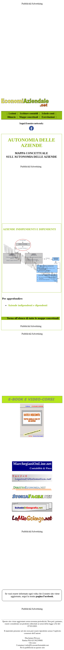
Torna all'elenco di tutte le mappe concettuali (33, 318)
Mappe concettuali (28, 117)
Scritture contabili (29, 113)
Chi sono (32, 643)
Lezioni (12, 113)
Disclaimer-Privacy (32, 638)
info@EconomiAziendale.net (37, 645)
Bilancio (11, 117)
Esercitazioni (48, 117)
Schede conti (48, 113)
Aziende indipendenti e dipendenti (27, 305)
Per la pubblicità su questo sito (32, 647)
